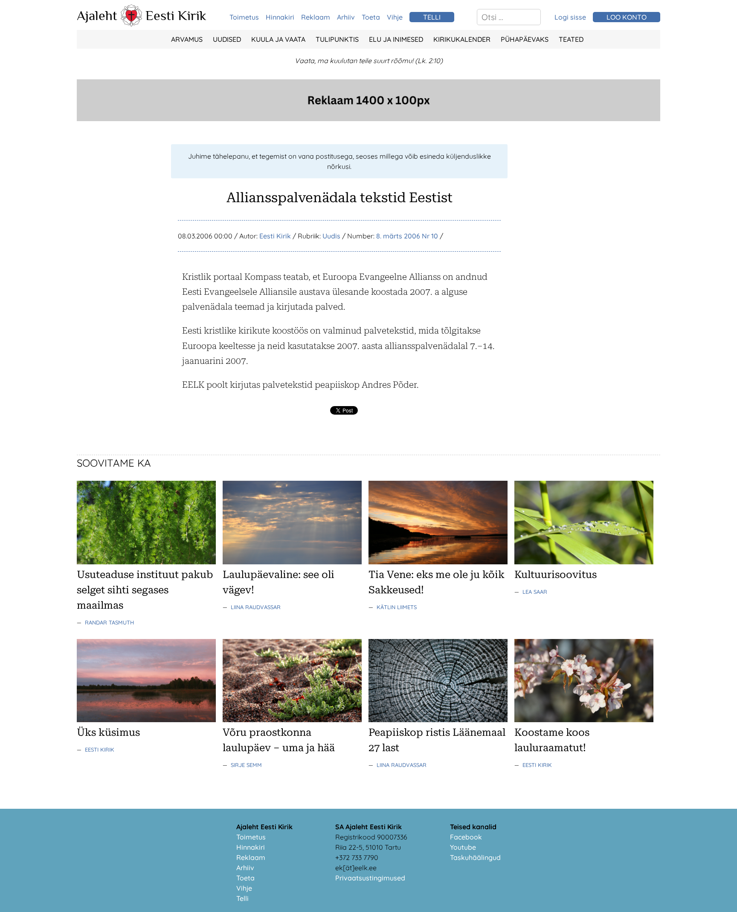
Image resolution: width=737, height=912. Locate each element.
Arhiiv (346, 17)
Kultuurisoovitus (555, 575)
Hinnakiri (280, 17)
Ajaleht (97, 15)
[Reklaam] (368, 118)
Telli (242, 898)
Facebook (466, 837)
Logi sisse (570, 17)
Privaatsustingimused (370, 878)
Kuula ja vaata (278, 39)
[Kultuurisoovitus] (583, 562)
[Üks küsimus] (146, 719)
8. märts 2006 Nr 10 (407, 236)
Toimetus (244, 17)
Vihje (395, 17)
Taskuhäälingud (475, 857)
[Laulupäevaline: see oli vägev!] (292, 562)
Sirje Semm (246, 764)
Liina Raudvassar (256, 607)
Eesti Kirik (175, 15)
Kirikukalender (461, 39)
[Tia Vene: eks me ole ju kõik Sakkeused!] (438, 562)
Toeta (371, 17)
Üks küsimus (108, 732)
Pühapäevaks (524, 39)
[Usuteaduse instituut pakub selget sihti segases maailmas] (146, 562)
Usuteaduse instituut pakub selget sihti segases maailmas (145, 590)
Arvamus (187, 39)
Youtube (463, 847)
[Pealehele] (131, 24)
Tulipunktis (337, 39)
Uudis (331, 236)
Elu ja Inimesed (396, 39)
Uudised (227, 39)
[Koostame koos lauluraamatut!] (583, 719)
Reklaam (315, 17)
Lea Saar (534, 591)
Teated (571, 39)
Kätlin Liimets (397, 607)
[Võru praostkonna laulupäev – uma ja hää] (292, 719)
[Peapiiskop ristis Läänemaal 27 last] (438, 719)
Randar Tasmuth (109, 622)
